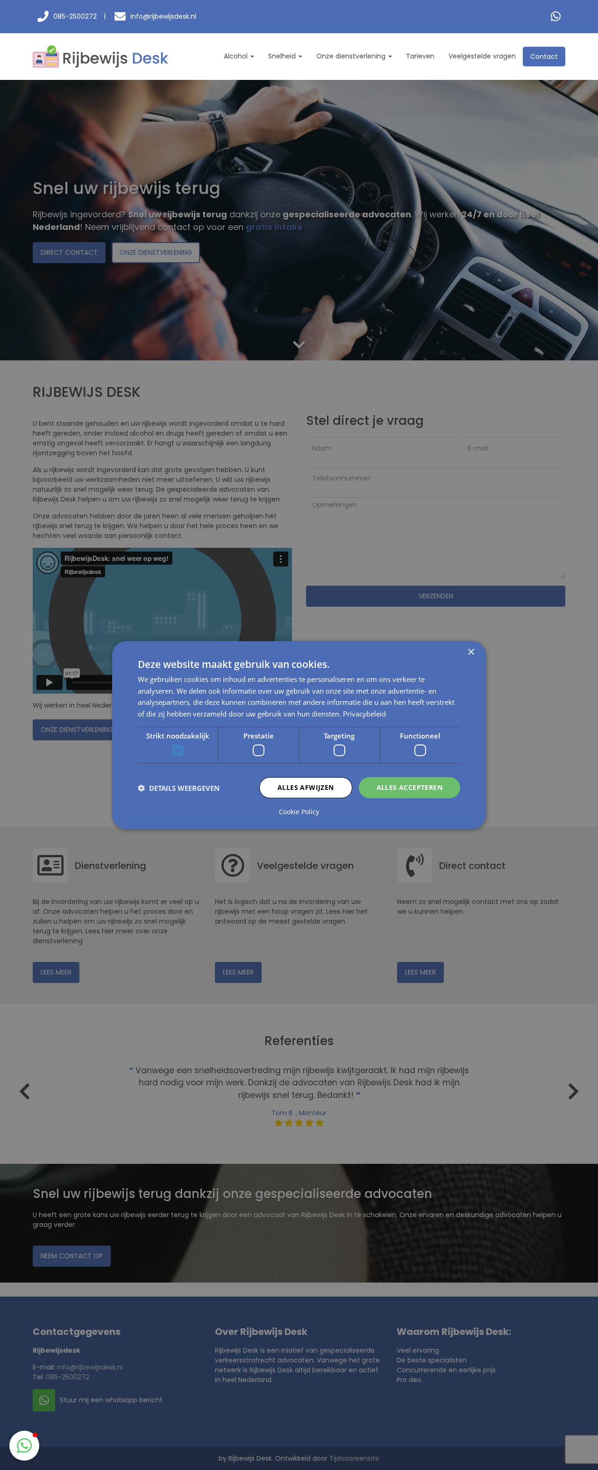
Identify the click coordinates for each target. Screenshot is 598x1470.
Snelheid (283, 56)
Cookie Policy (299, 812)
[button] (24, 1446)
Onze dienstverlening (351, 56)
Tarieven (420, 56)
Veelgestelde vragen (482, 56)
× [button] (470, 651)
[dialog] (299, 735)
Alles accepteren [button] (409, 787)
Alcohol (236, 56)
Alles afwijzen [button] (306, 787)
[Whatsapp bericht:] (555, 16)
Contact (544, 56)
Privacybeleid (364, 713)
